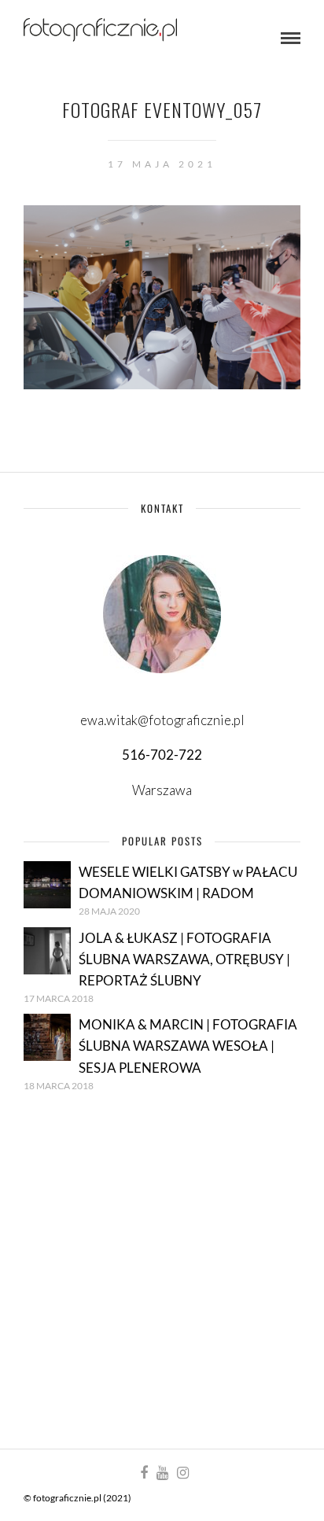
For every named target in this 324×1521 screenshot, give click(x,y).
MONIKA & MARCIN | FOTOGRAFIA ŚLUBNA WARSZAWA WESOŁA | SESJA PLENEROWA (188, 1045)
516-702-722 (162, 754)
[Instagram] (182, 1473)
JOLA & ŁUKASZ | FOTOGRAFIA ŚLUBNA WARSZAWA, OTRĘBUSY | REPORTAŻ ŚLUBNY (184, 959)
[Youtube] (162, 1473)
